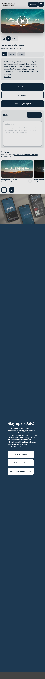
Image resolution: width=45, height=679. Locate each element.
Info (4, 54)
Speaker (21, 54)
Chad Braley (20, 48)
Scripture (12, 54)
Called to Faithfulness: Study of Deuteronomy (19, 156)
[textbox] (22, 134)
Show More (7, 77)
